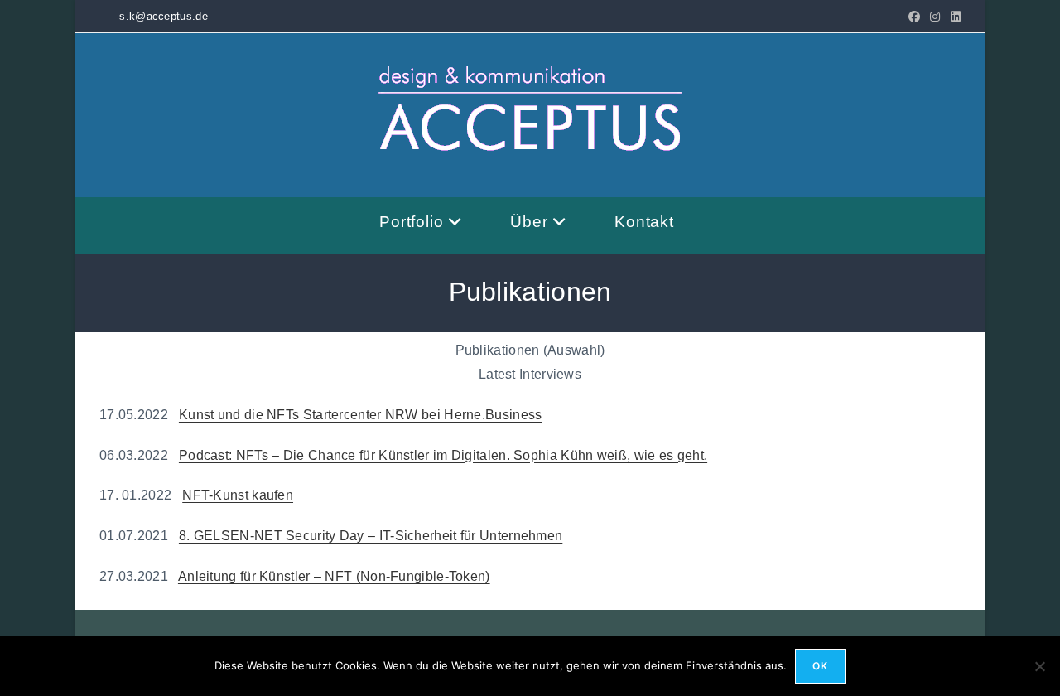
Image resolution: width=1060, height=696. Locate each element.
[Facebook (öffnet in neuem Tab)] (914, 16)
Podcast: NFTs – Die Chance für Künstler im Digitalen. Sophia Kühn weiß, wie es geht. (443, 455)
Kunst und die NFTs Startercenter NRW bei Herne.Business (360, 415)
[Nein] (1039, 666)
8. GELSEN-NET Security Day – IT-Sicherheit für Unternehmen (370, 536)
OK (820, 666)
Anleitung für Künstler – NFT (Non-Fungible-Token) (334, 576)
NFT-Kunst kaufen (237, 495)
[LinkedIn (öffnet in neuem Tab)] (953, 16)
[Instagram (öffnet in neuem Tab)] (935, 16)
